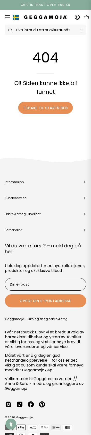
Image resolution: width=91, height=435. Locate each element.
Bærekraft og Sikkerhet (23, 214)
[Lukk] (81, 29)
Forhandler (13, 230)
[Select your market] (16, 18)
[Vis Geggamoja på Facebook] (30, 404)
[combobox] (45, 30)
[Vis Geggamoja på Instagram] (8, 404)
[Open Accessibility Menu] (11, 424)
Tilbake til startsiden (45, 107)
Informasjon (14, 182)
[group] (45, 5)
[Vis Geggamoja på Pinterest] (42, 404)
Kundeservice (16, 198)
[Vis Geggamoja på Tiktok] (19, 404)
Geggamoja (24, 417)
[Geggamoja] (45, 17)
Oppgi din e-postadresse (45, 300)
